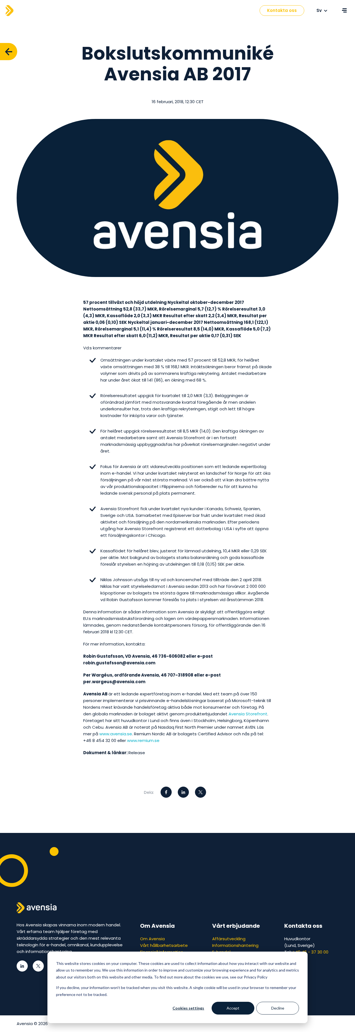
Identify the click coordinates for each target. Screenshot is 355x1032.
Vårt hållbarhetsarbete (164, 945)
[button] (149, 11)
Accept (233, 1008)
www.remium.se (143, 740)
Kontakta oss (282, 10)
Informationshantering (235, 945)
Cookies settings (188, 1008)
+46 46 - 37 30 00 (310, 952)
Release (136, 753)
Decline (277, 1008)
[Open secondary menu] (344, 10)
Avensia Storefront (248, 714)
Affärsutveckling (228, 939)
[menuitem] (130, 10)
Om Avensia (152, 939)
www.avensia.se (115, 734)
